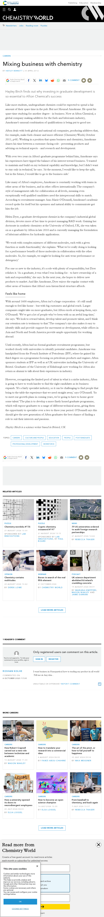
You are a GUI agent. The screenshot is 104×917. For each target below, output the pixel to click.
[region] (20, 889)
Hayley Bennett (14, 71)
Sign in (39, 659)
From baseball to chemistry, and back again (85, 801)
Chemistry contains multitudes (14, 578)
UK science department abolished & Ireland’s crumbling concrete (84, 580)
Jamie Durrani (80, 594)
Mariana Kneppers (86, 590)
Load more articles (52, 610)
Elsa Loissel (15, 812)
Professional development (25, 444)
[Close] (37, 866)
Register (53, 659)
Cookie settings (20, 909)
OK (20, 902)
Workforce (48, 444)
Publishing (72, 3)
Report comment (70, 684)
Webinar (42, 574)
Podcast (76, 574)
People (67, 438)
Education (83, 3)
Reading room (32, 26)
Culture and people (34, 438)
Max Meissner (83, 760)
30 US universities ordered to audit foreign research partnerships (85, 529)
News (74, 523)
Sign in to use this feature (85, 74)
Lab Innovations (15, 535)
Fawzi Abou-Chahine (54, 760)
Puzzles (44, 26)
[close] (98, 74)
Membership (95, 3)
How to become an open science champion (50, 801)
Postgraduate (83, 438)
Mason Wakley (80, 592)
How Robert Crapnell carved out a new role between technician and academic (16, 752)
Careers (7, 56)
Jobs (21, 26)
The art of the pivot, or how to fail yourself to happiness (83, 751)
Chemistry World (52, 587)
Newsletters (11, 26)
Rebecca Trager (85, 539)
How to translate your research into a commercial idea (52, 751)
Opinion (8, 574)
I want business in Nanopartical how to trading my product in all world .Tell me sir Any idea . (66, 673)
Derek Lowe (15, 587)
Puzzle (7, 523)
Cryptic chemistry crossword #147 (47, 528)
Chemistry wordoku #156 (17, 526)
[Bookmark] (89, 80)
